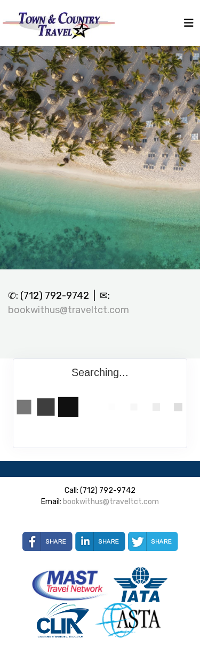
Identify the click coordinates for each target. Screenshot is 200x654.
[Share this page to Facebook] (47, 541)
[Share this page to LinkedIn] (100, 541)
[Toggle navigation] (188, 25)
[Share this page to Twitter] (153, 541)
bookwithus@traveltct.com (68, 310)
